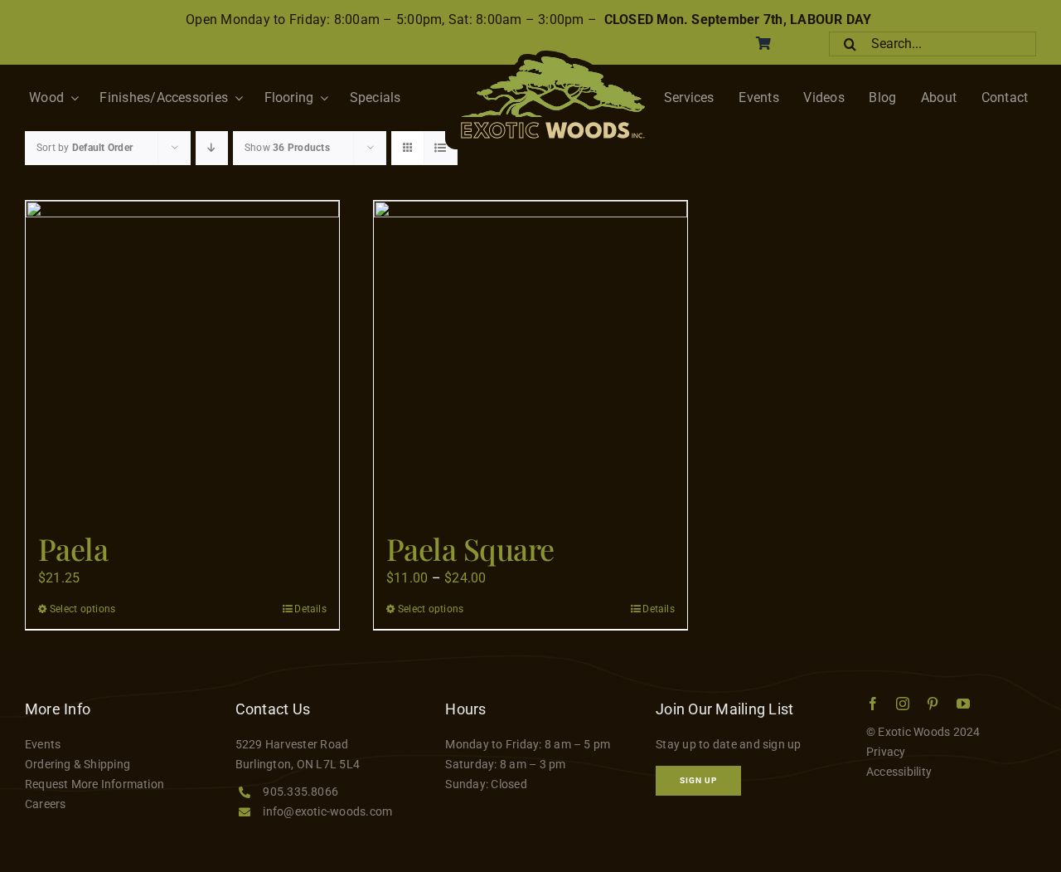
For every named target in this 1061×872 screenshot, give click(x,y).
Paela (73, 548)
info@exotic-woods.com (327, 811)
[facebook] (872, 703)
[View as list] (440, 148)
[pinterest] (932, 703)
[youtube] (963, 703)
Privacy (886, 751)
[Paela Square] (530, 357)
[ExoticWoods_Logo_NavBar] (553, 57)
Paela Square (470, 548)
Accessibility (899, 771)
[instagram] (902, 703)
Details (310, 609)
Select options (82, 609)
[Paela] (182, 357)
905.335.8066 (300, 791)
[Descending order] (212, 148)
